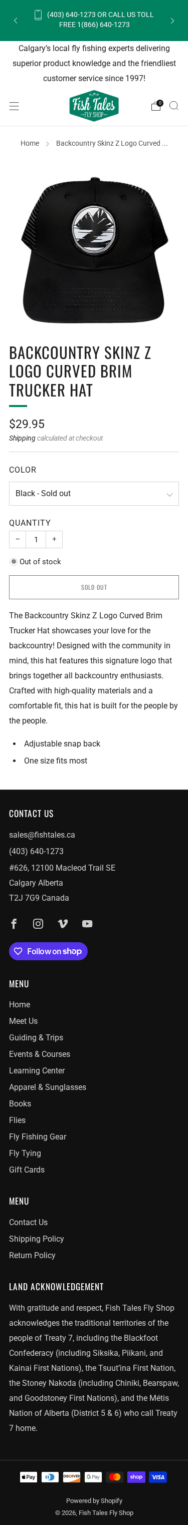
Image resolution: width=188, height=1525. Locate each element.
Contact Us (28, 1222)
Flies (17, 1120)
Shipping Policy (36, 1239)
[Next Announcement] (172, 20)
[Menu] (14, 106)
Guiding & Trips (36, 1037)
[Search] (174, 106)
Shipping (22, 438)
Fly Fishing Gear (37, 1136)
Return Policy (32, 1255)
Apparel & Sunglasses (47, 1087)
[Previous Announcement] (16, 20)
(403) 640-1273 (36, 851)
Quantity (30, 523)
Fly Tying (25, 1153)
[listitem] (94, 20)
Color (23, 470)
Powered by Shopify (94, 1500)
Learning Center (37, 1070)
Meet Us (23, 1021)
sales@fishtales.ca (42, 835)
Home (30, 143)
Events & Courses (39, 1054)
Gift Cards (27, 1170)
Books (20, 1103)
